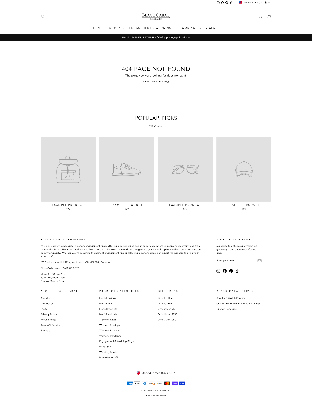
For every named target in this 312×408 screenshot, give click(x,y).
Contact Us (47, 303)
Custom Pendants (226, 308)
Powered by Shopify (156, 395)
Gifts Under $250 (167, 314)
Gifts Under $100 (167, 308)
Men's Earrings (107, 298)
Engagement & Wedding (151, 27)
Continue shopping (156, 81)
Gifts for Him (165, 298)
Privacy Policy (49, 314)
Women (115, 27)
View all (156, 126)
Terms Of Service (50, 325)
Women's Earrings (109, 325)
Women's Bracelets (110, 330)
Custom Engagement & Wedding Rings (238, 303)
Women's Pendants (110, 335)
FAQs (44, 308)
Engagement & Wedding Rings (116, 341)
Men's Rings (105, 303)
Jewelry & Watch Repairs (230, 298)
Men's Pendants (108, 314)
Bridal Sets (105, 346)
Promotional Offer (110, 357)
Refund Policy (49, 319)
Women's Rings (107, 319)
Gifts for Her (165, 303)
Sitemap (45, 330)
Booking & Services (198, 27)
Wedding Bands (108, 352)
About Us (46, 298)
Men (97, 27)
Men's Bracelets (108, 308)
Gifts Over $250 (167, 319)
